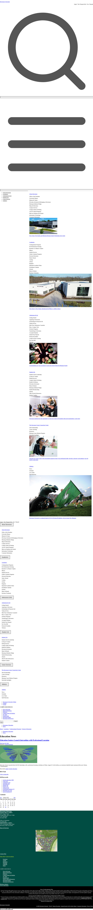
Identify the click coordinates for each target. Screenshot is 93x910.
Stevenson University (5, 1)
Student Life (32, 372)
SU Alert (5, 714)
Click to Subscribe (4, 774)
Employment (6, 716)
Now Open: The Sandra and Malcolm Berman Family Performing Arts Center (47, 235)
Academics (31, 242)
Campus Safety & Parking (9, 713)
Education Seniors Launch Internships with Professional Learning (24, 740)
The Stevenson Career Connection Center (38, 425)
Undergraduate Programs (15, 729)
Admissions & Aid (33, 315)
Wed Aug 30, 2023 (4, 743)
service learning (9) (7, 791)
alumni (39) (5, 785)
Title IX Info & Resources (9, 879)
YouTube (5, 863)
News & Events (6, 709)
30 (5, 807)
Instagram (5, 861)
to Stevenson (4, 885)
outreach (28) (6, 787)
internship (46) (6, 784)
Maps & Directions (7, 710)
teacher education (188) (8, 780)
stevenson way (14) (7, 790)
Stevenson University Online (9, 702)
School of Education (26, 729)
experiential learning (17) (8, 789)
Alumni (4, 703)
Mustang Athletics (4, 884)
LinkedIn (5, 864)
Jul (1, 797)
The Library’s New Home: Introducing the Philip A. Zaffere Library (45, 308)
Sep (14, 797)
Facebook (5, 859)
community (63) (6, 782)
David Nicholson (9, 744)
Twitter (4, 860)
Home (1, 729)
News (4, 726)
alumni (7, 768)
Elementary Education (8, 725)
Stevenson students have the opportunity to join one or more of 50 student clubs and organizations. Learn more (54, 418)
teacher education (13, 768)
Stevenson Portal (7, 717)
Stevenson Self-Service (8, 718)
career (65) (5, 781)
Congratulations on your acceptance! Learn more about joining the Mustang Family (48, 365)
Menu (2, 722)
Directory (5, 712)
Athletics (31, 466)
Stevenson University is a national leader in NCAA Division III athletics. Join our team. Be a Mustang (52, 518)
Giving (4, 704)
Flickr (4, 865)
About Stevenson (33, 194)
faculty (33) (5, 786)
